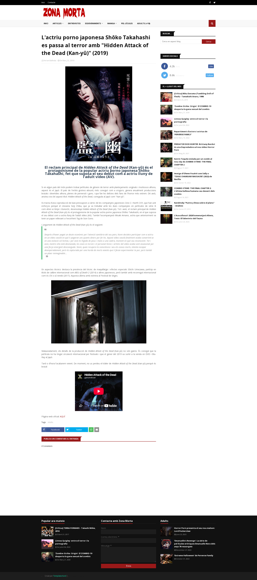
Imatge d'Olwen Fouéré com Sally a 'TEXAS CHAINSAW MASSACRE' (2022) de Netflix (193, 176)
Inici (43, 2)
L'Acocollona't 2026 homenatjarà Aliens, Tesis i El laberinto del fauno (194, 217)
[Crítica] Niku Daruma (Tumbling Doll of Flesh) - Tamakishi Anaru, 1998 (194, 95)
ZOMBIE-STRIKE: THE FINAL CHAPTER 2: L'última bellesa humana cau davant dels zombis (194, 191)
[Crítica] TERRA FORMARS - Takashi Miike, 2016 (75, 529)
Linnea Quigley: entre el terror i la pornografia (191, 120)
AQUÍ (62, 416)
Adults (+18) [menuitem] (143, 23)
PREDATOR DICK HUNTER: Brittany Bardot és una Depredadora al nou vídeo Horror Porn (194, 147)
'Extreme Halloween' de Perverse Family (193, 555)
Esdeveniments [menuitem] (93, 23)
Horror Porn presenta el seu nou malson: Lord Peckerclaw (194, 529)
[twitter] (214, 2)
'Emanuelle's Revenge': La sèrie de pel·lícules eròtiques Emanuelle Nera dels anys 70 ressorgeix (194, 543)
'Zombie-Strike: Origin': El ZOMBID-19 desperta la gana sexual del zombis (192, 107)
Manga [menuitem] (111, 23)
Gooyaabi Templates (78, 576)
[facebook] (210, 2)
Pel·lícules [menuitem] (127, 23)
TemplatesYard (59, 576)
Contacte (51, 2)
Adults (50, 422)
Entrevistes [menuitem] (74, 23)
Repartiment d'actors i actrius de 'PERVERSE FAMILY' (190, 133)
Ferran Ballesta (50, 60)
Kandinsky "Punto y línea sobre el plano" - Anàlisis (194, 204)
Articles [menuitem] (57, 23)
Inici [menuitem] (46, 23)
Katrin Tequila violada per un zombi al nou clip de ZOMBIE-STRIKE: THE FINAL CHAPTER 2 (193, 162)
